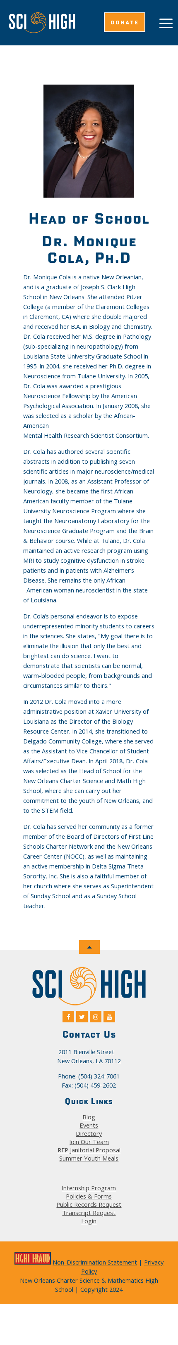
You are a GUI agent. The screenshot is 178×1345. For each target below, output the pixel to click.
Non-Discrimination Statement (95, 1262)
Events (88, 1125)
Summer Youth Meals (88, 1158)
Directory (89, 1133)
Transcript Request (88, 1212)
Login (88, 1221)
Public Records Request (88, 1204)
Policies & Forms (89, 1196)
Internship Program (89, 1188)
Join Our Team (89, 1141)
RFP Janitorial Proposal (89, 1150)
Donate (125, 22)
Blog (88, 1117)
